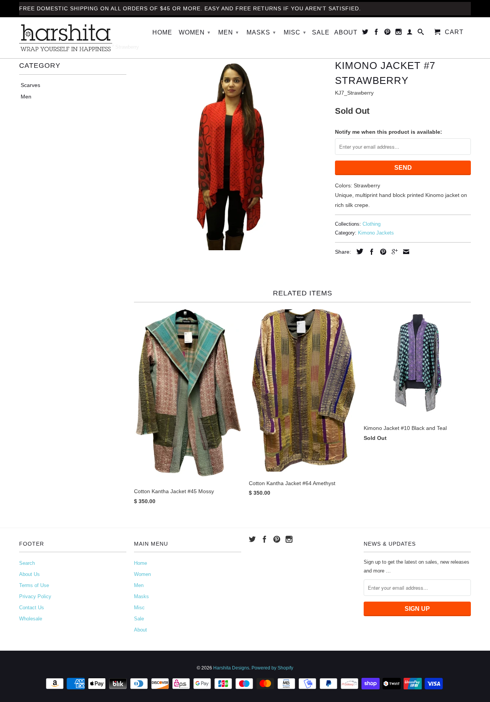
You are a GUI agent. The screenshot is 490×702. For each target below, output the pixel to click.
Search (27, 563)
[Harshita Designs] (72, 37)
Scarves (30, 85)
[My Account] (410, 33)
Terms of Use (34, 585)
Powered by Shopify (272, 668)
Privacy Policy (35, 596)
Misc (295, 32)
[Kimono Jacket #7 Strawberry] (230, 153)
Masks (261, 32)
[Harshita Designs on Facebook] (376, 33)
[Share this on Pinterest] (381, 252)
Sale (321, 32)
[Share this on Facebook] (370, 252)
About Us (29, 574)
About (346, 32)
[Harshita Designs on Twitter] (365, 33)
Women (195, 32)
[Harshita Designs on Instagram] (398, 33)
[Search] (421, 33)
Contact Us (31, 607)
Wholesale (30, 619)
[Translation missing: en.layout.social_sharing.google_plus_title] (393, 252)
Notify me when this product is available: (388, 132)
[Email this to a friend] (404, 252)
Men (228, 32)
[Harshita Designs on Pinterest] (387, 33)
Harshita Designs (231, 668)
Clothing (372, 224)
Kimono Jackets (376, 233)
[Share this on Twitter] (358, 251)
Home (162, 32)
